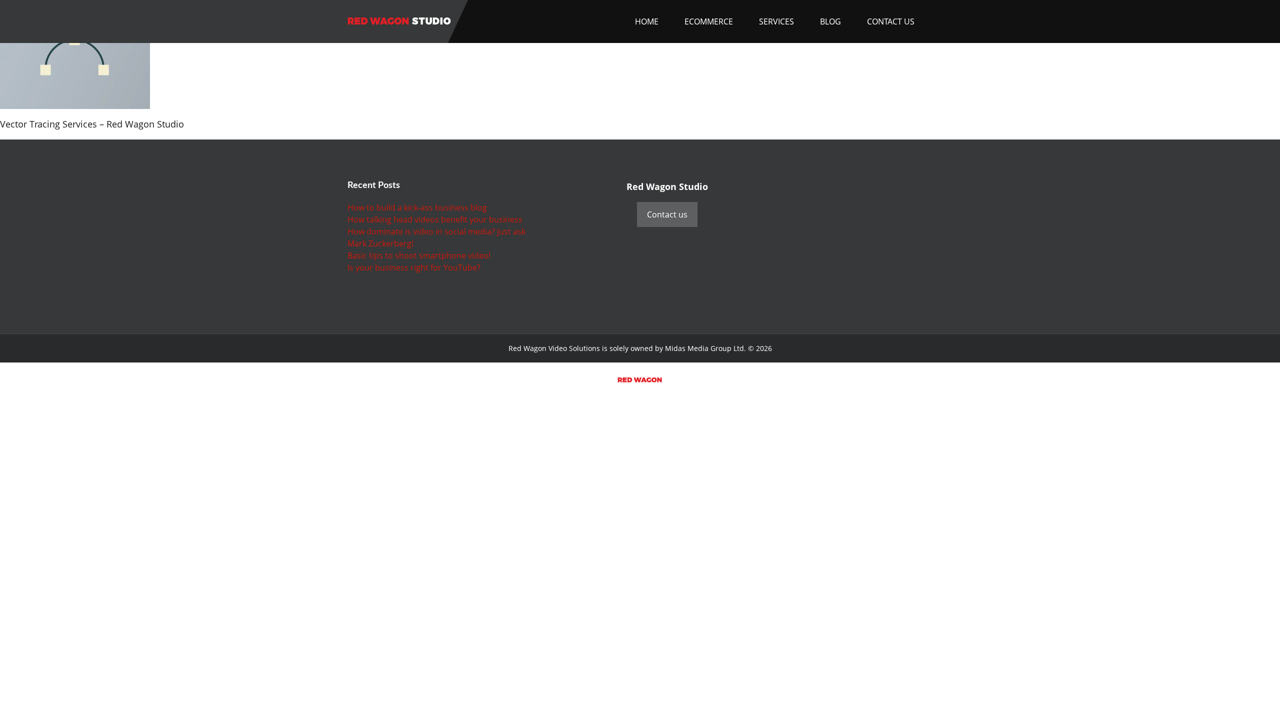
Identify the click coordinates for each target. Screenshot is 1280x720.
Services (776, 21)
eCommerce (708, 21)
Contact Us (890, 21)
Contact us (667, 214)
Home (646, 21)
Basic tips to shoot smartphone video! (419, 255)
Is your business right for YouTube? (414, 267)
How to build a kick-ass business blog (417, 207)
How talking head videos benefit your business (435, 219)
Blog (830, 21)
